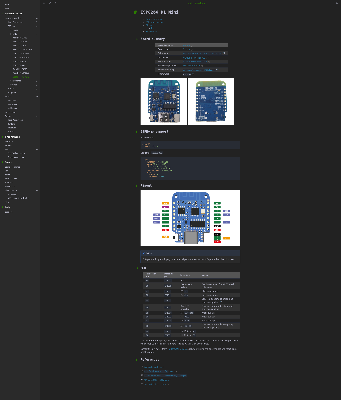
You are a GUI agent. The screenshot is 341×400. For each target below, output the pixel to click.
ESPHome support (155, 22)
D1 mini (186, 49)
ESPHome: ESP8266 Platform (156, 380)
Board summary (154, 19)
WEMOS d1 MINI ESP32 (194, 57)
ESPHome (11, 26)
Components (15, 81)
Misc (7, 202)
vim (6, 171)
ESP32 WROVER (19, 61)
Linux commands (12, 167)
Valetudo (12, 128)
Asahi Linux (11, 179)
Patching (12, 100)
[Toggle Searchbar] (56, 3)
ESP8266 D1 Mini (21, 77)
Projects (12, 92)
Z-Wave (11, 89)
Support (9, 212)
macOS (7, 175)
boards (159, 371)
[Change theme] (50, 3)
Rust (7, 149)
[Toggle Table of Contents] (44, 3)
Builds (8, 116)
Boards (13, 34)
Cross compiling (16, 157)
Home (7, 4)
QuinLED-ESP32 (20, 69)
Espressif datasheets (153, 367)
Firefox (9, 183)
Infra (7, 96)
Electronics (11, 190)
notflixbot (10, 112)
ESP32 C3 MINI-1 (21, 53)
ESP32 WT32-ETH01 (21, 57)
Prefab (13, 85)
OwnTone (11, 124)
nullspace (12, 108)
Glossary (12, 194)
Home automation (13, 18)
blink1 (11, 132)
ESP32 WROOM (19, 65)
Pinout (149, 25)
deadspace (12, 104)
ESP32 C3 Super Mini (23, 49)
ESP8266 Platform (191, 65)
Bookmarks (10, 186)
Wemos (186, 45)
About (7, 8)
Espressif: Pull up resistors (155, 384)
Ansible (9, 141)
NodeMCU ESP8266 (21, 73)
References (151, 31)
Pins (153, 28)
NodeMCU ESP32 (20, 38)
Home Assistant (15, 22)
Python (8, 145)
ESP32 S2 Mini (20, 42)
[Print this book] (337, 3)
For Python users (16, 153)
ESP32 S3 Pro (19, 46)
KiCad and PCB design (18, 198)
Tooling (14, 30)
